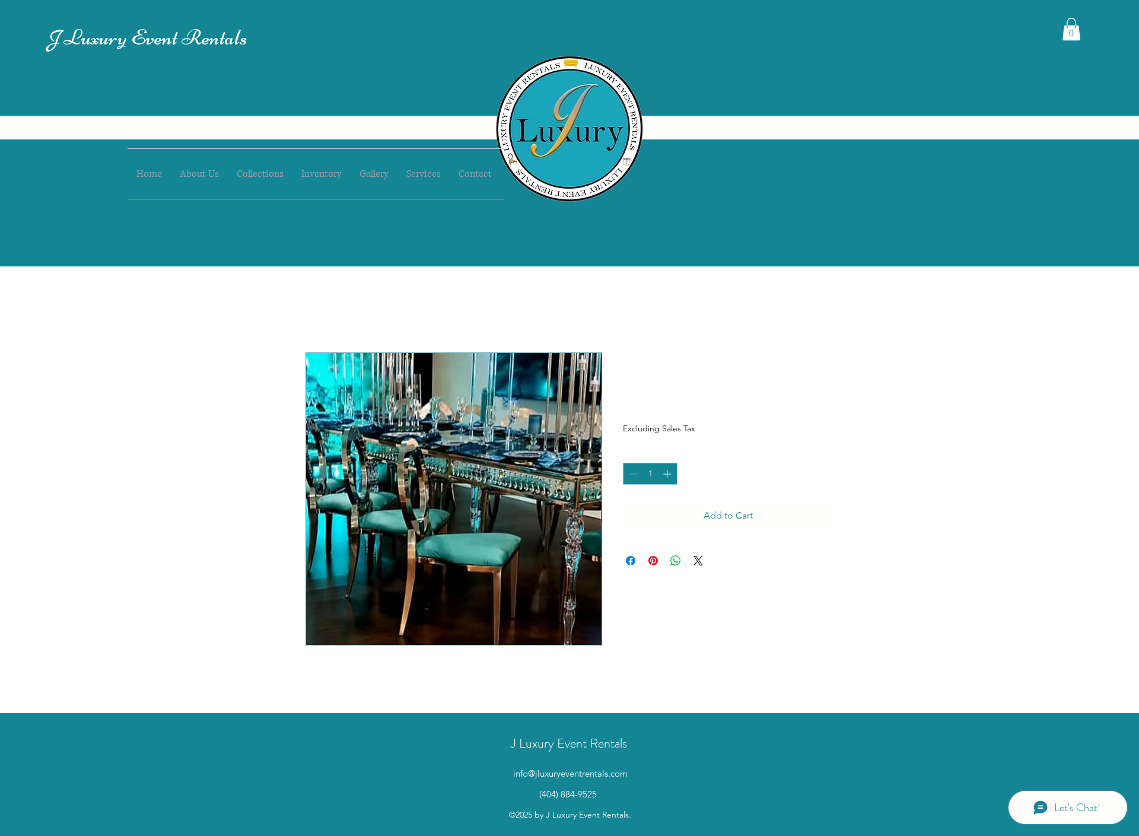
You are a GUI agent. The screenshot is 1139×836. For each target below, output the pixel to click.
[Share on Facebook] (630, 561)
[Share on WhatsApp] (676, 561)
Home (319, 309)
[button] (1071, 29)
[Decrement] (632, 473)
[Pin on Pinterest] (653, 561)
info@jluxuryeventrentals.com (570, 773)
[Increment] (668, 473)
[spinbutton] (650, 473)
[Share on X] (698, 561)
